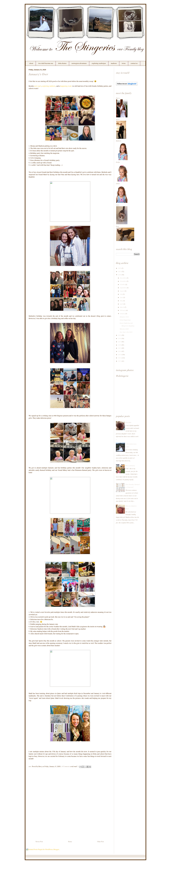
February (123, 310)
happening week (66, 86)
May (121, 301)
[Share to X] (85, 767)
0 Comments (66, 766)
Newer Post (39, 841)
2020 (120, 275)
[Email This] (80, 767)
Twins (124, 63)
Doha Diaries (62, 63)
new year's (37, 86)
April (121, 304)
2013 (120, 355)
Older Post (100, 841)
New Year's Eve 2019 (126, 332)
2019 (120, 335)
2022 (120, 268)
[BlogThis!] (83, 767)
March (122, 307)
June (121, 297)
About (31, 63)
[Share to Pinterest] (90, 767)
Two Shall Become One (45, 63)
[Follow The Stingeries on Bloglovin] (127, 85)
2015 (120, 348)
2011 (120, 361)
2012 (120, 358)
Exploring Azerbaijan (99, 63)
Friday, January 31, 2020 (52, 766)
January (122, 313)
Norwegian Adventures (79, 63)
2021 (120, 271)
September (123, 288)
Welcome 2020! (124, 329)
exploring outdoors (48, 86)
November (123, 281)
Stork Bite (128, 422)
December (123, 278)
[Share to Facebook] (87, 767)
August (122, 291)
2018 (120, 338)
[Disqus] (70, 805)
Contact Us (134, 63)
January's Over (38, 74)
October (122, 284)
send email (73, 766)
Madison (114, 63)
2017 (120, 342)
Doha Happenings (125, 320)
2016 (120, 345)
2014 (120, 351)
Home (70, 841)
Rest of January (130, 465)
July (121, 294)
